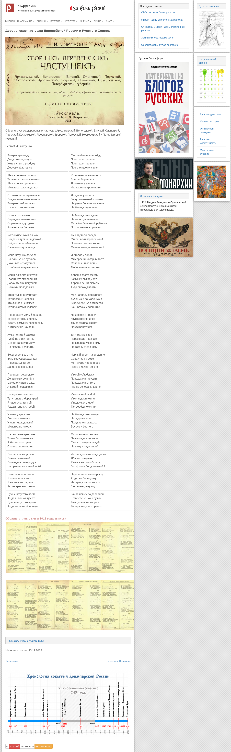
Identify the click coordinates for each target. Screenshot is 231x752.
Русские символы (209, 6)
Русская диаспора (210, 114)
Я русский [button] (14, 746)
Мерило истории (209, 121)
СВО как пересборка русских (158, 12)
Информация (25, 21)
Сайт (109, 21)
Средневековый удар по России (159, 44)
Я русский (27, 6)
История (55, 21)
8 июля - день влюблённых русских (162, 19)
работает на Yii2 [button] (44, 746)
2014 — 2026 (27, 746)
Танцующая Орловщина (119, 661)
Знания (41, 21)
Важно (98, 21)
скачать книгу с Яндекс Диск (26, 640)
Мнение (84, 21)
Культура (70, 21)
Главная (10, 21)
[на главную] (87, 7)
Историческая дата (151, 196)
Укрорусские (12, 661)
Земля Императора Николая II (158, 37)
